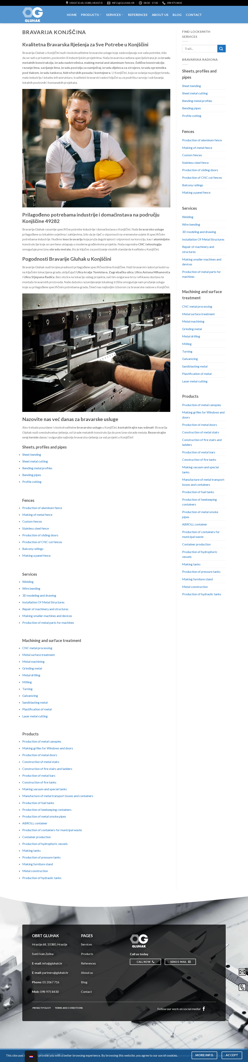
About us (160, 14)
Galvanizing (30, 695)
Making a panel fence (36, 555)
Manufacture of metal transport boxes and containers (57, 796)
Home (72, 14)
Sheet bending (31, 454)
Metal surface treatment (38, 655)
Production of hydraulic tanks (41, 878)
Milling (27, 682)
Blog (177, 14)
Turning (27, 689)
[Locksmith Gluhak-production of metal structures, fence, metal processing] (41, 14)
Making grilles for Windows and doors (47, 748)
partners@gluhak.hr (55, 972)
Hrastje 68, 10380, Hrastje (49, 944)
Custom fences (32, 521)
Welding (28, 581)
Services (113, 14)
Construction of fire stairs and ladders (47, 768)
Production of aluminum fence (42, 508)
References (137, 14)
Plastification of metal (37, 709)
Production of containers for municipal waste (52, 830)
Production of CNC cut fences (42, 542)
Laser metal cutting (35, 716)
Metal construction (35, 871)
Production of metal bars (38, 775)
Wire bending (31, 588)
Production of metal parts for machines (48, 622)
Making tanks (31, 850)
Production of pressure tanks (41, 857)
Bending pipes (31, 475)
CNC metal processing (37, 648)
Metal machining (33, 661)
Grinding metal (32, 668)
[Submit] (221, 48)
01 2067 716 (50, 982)
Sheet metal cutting (35, 461)
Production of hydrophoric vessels (45, 843)
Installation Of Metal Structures (43, 602)
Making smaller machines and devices (47, 616)
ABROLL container (34, 823)
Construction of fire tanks (39, 782)
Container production (36, 837)
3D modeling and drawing (39, 595)
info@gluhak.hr (52, 963)
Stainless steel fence (35, 528)
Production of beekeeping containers (46, 809)
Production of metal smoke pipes (44, 816)
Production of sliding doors (40, 535)
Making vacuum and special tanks (44, 789)
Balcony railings (32, 548)
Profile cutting (31, 481)
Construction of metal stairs (40, 762)
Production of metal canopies (41, 741)
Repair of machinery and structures (45, 609)
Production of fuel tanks (38, 803)
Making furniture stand (37, 864)
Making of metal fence (37, 514)
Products (90, 14)
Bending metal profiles (37, 468)
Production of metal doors (39, 755)
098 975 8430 (49, 991)
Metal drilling (31, 675)
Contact (194, 14)
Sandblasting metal (35, 702)
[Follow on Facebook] (204, 1008)
